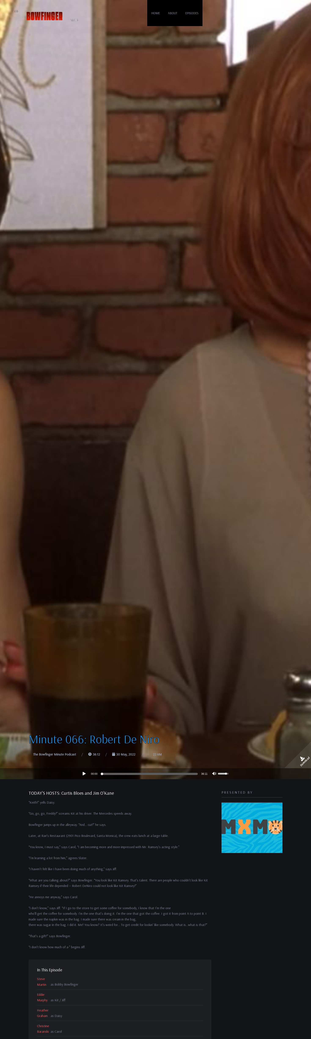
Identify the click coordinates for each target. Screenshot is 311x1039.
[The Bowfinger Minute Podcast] (46, 15)
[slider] (150, 774)
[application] (155, 773)
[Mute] (214, 774)
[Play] (84, 773)
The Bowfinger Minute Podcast (54, 754)
